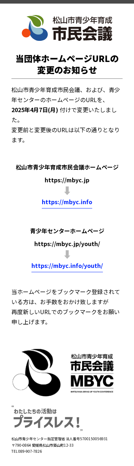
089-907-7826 (30, 451)
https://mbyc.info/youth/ (67, 265)
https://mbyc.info (67, 201)
